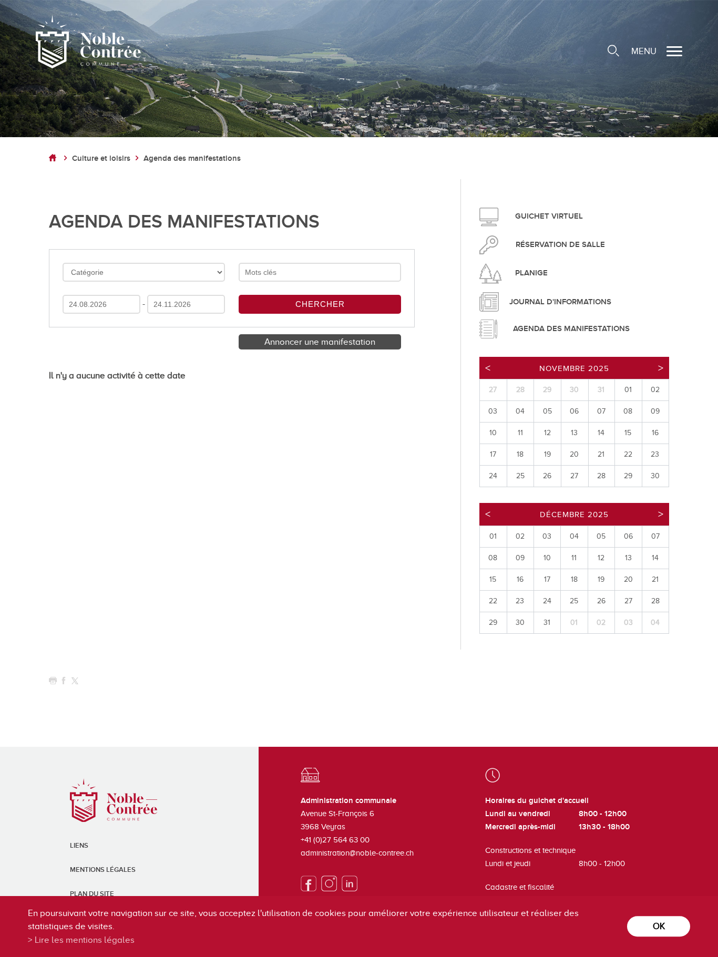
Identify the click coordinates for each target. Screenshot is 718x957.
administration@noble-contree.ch (357, 853)
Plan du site (92, 894)
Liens (79, 845)
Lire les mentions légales (85, 940)
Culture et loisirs (101, 158)
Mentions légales (103, 870)
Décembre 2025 (574, 514)
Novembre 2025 (574, 368)
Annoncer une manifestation (319, 342)
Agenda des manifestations (192, 158)
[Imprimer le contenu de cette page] (53, 681)
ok (659, 926)
